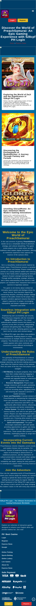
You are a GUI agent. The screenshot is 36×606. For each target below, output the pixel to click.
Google (4, 547)
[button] (33, 11)
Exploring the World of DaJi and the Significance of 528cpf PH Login (17, 96)
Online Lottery (7, 558)
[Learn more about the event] (18, 4)
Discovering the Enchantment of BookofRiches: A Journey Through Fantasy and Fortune (16, 154)
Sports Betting (7, 555)
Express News (21, 43)
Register (5, 541)
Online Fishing (7, 552)
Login (4, 537)
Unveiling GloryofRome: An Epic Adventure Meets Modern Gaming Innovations (17, 211)
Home (12, 43)
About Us (5, 565)
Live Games (6, 561)
